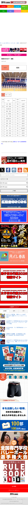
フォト (24, 11)
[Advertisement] (14, 27)
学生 (3, 11)
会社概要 (14, 486)
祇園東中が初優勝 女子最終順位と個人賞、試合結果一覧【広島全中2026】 (16, 334)
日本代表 (3, 6)
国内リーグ (10, 6)
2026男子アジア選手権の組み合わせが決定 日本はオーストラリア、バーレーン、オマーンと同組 (17, 322)
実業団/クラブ (24, 7)
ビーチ (17, 6)
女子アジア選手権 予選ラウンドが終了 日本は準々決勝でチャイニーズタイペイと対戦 (16, 316)
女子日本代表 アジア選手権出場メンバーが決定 (16, 328)
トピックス (17, 11)
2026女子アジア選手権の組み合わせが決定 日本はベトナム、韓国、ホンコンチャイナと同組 (17, 341)
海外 (10, 11)
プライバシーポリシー (14, 490)
